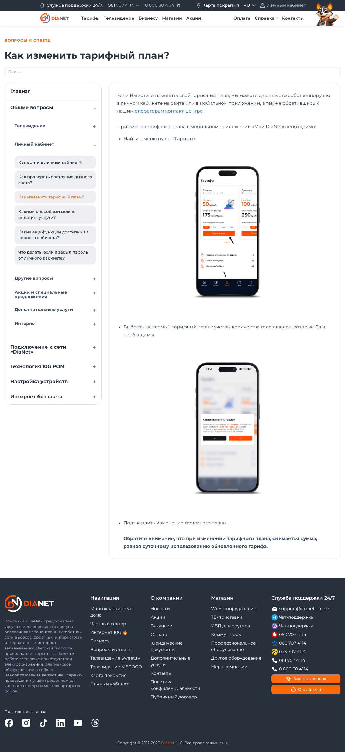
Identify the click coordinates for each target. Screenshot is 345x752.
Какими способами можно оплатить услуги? (47, 214)
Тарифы (90, 18)
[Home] (54, 18)
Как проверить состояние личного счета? (55, 179)
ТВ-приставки (226, 617)
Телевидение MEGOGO (116, 666)
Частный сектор (108, 623)
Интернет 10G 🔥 (109, 632)
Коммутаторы (226, 634)
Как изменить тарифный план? (51, 197)
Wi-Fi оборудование (233, 608)
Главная (20, 91)
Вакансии (161, 625)
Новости (160, 608)
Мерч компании (229, 666)
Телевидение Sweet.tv (115, 658)
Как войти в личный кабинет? (49, 162)
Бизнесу (148, 18)
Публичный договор (174, 696)
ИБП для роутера (230, 625)
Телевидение (119, 18)
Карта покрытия (108, 675)
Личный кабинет (109, 684)
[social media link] (9, 723)
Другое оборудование (236, 658)
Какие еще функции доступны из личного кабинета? (53, 234)
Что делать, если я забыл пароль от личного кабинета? (53, 255)
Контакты (293, 18)
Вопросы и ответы (111, 649)
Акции (193, 18)
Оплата (241, 18)
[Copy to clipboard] (178, 5)
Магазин (172, 18)
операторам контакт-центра (169, 111)
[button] (124, 5)
